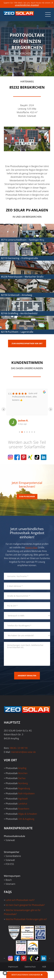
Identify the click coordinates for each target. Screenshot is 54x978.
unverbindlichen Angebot (27, 5)
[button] (5, 973)
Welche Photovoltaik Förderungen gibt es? (26, 919)
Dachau (21, 778)
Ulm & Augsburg (26, 818)
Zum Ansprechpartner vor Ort (27, 343)
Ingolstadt (23, 798)
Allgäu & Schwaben (27, 813)
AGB (44, 966)
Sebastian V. (25, 420)
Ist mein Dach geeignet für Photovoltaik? (25, 905)
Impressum (13, 966)
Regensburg (24, 788)
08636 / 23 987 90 (19, 748)
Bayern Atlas (31, 547)
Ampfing (22, 768)
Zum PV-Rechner (27, 496)
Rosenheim (23, 808)
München (22, 773)
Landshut (22, 803)
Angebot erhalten (27, 675)
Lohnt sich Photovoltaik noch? (20, 900)
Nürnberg (23, 783)
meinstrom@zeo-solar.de (23, 752)
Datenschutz (30, 966)
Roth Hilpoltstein (26, 793)
